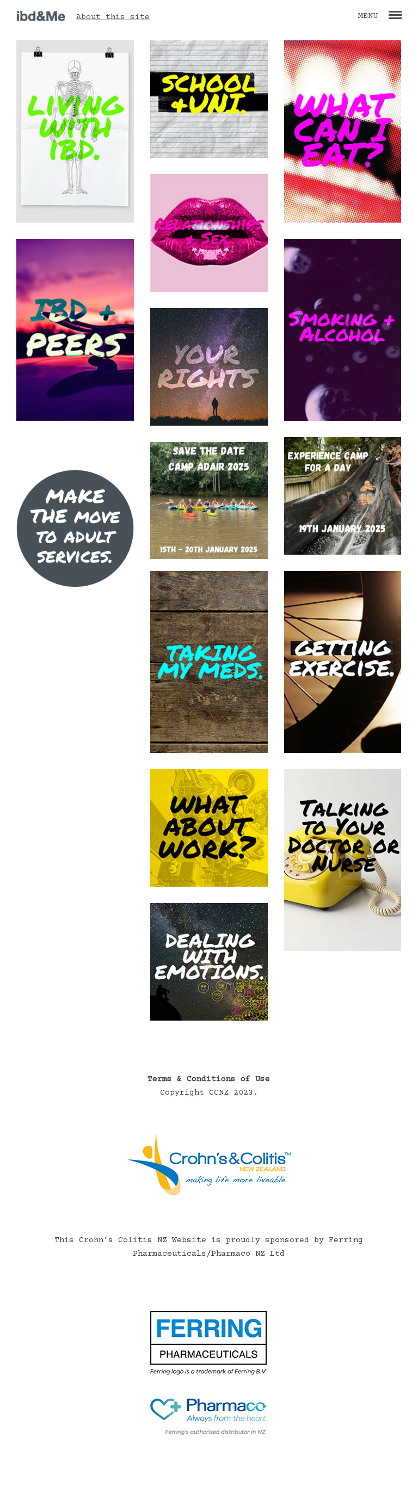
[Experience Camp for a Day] (343, 552)
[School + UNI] (209, 156)
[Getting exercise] (343, 751)
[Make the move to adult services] (75, 617)
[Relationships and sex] (209, 289)
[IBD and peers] (75, 418)
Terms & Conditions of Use (208, 1079)
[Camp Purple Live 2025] (209, 557)
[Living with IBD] (75, 220)
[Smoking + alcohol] (343, 418)
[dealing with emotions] (209, 1018)
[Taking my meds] (209, 751)
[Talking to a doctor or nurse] (343, 949)
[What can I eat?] (343, 220)
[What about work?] (209, 884)
